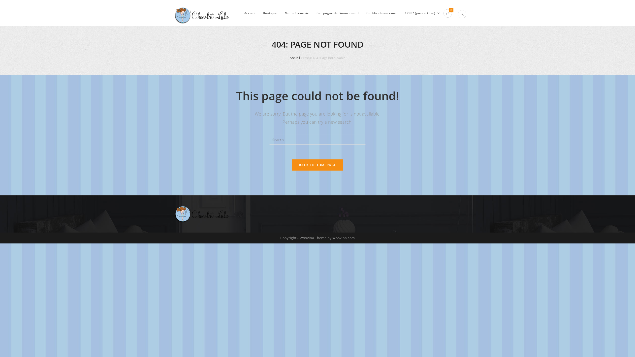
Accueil (295, 58)
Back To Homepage (317, 165)
